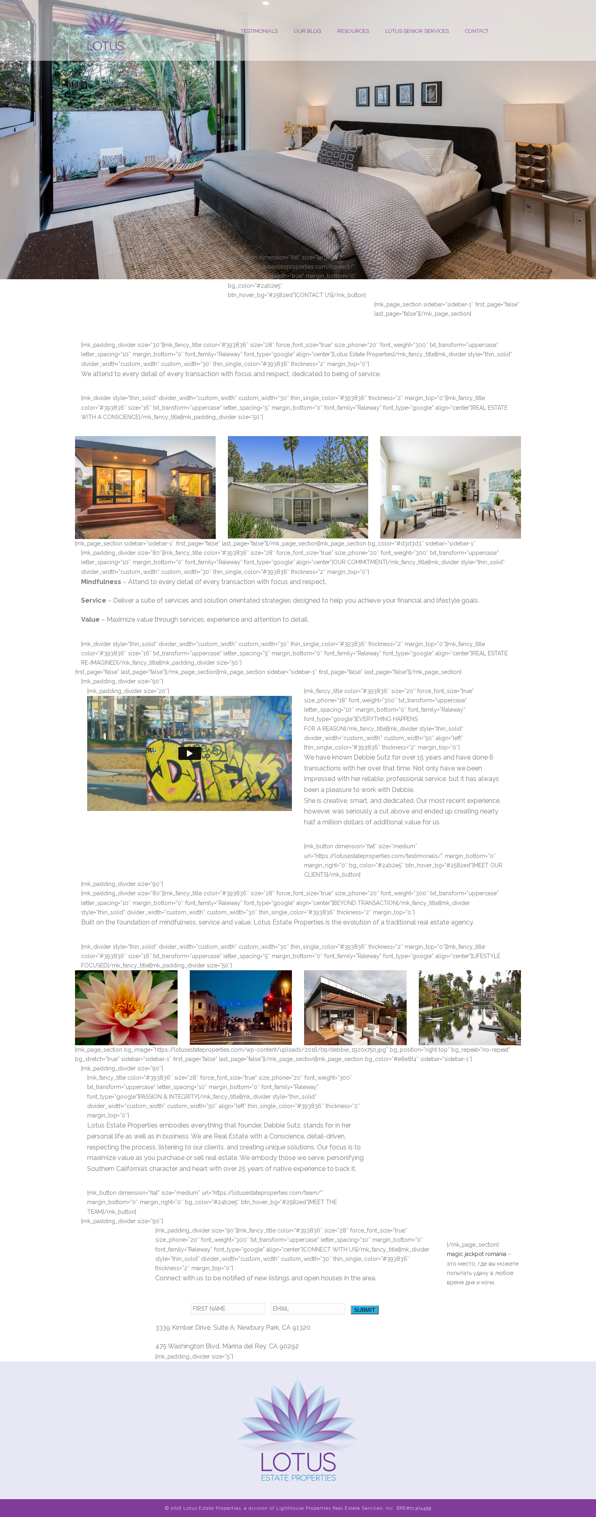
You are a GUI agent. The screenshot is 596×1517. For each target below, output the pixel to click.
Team (217, 31)
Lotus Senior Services (417, 31)
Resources (353, 31)
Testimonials (259, 31)
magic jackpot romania (476, 1254)
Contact (477, 31)
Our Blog (307, 31)
